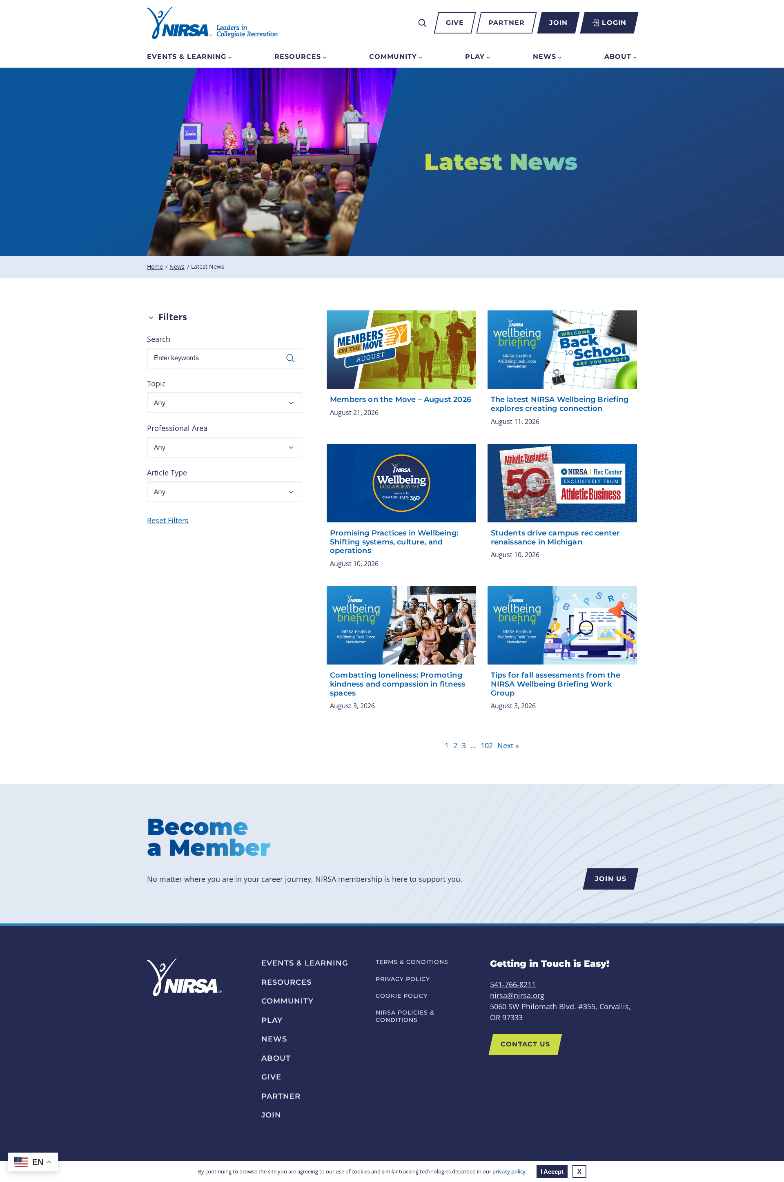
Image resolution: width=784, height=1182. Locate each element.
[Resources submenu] (325, 57)
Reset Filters (168, 520)
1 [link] (447, 745)
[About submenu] (635, 57)
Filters (172, 317)
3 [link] (464, 745)
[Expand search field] (422, 22)
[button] (224, 403)
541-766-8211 (513, 984)
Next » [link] (508, 745)
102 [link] (487, 745)
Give (455, 23)
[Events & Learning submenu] (230, 57)
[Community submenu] (421, 57)
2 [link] (455, 745)
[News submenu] (560, 57)
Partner (506, 23)
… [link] (473, 745)
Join (558, 23)
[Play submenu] (488, 57)
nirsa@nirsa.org (517, 995)
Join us (610, 879)
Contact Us (525, 1044)
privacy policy (509, 1171)
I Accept (552, 1171)
